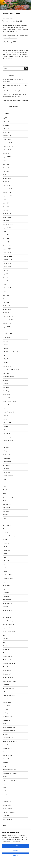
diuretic (5, 490)
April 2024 (6, 210)
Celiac (4, 430)
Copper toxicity (7, 461)
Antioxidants (6, 359)
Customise (16, 850)
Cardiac (5, 419)
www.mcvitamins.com (10, 38)
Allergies (5, 345)
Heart (4, 582)
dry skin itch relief (8, 497)
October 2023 (7, 220)
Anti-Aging (6, 348)
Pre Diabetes (7, 720)
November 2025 (8, 146)
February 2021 (7, 309)
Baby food (6, 373)
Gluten (5, 553)
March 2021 (6, 306)
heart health (6, 585)
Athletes (5, 362)
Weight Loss (6, 815)
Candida (5, 415)
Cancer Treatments (8, 412)
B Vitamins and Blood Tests (11, 369)
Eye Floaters (6, 507)
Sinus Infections (7, 748)
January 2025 (7, 182)
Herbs (4, 589)
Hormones (6, 596)
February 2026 (7, 136)
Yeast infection (7, 819)
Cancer (5, 408)
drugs (4, 493)
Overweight (6, 706)
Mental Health (7, 660)
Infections (6, 614)
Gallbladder (6, 543)
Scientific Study (7, 745)
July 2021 (5, 291)
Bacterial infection (8, 376)
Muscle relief (7, 674)
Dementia (6, 468)
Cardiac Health (7, 422)
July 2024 (5, 199)
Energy (5, 500)
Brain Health (6, 398)
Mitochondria (7, 670)
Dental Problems (8, 476)
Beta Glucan (6, 387)
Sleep (4, 766)
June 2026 (6, 121)
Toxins (4, 798)
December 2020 (8, 316)
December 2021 (7, 284)
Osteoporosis (7, 702)
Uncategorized (7, 801)
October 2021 (7, 288)
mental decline (7, 656)
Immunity (5, 607)
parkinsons (6, 713)
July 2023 (5, 231)
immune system (7, 603)
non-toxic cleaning (8, 688)
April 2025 (6, 171)
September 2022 (8, 267)
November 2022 (7, 259)
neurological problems (9, 681)
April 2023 (6, 242)
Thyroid (5, 787)
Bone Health (6, 394)
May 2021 (5, 298)
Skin (4, 752)
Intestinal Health (8, 628)
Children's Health (8, 440)
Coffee (5, 451)
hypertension (7, 599)
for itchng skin (7, 532)
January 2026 (7, 139)
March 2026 (6, 132)
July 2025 (5, 160)
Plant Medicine (7, 716)
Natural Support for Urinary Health (13, 91)
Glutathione (6, 550)
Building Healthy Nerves (10, 401)
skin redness (6, 762)
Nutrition (5, 692)
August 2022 (7, 270)
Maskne (5, 646)
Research (5, 734)
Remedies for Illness (9, 730)
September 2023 (8, 224)
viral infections (7, 808)
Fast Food (5, 515)
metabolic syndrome (9, 663)
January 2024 (7, 217)
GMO (4, 557)
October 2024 (7, 192)
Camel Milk (6, 405)
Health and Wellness (9, 575)
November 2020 (8, 320)
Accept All (15, 846)
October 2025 (7, 150)
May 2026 (6, 125)
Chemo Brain (7, 433)
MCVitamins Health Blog (11, 3)
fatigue (5, 518)
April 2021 (6, 302)
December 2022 (7, 256)
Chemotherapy (7, 437)
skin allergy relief (8, 755)
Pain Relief (6, 709)
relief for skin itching (9, 727)
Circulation (6, 447)
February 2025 (7, 178)
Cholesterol (6, 444)
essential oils (7, 504)
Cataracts (6, 426)
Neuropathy (6, 684)
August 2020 (7, 327)
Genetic (5, 546)
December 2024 (8, 185)
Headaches (6, 568)
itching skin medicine (9, 631)
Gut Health (6, 561)
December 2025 (8, 143)
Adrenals (5, 341)
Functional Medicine (9, 536)
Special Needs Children (10, 773)
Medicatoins (6, 649)
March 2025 (6, 175)
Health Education (8, 578)
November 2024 (8, 189)
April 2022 (6, 281)
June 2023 (6, 235)
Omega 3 (5, 699)
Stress (5, 777)
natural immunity (8, 677)
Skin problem (7, 759)
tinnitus (5, 791)
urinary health (7, 805)
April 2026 (6, 128)
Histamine (6, 592)
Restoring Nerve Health (10, 741)
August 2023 (7, 228)
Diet (4, 483)
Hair (4, 564)
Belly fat (5, 384)
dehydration (6, 465)
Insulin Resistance (8, 621)
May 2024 (6, 206)
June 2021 (6, 295)
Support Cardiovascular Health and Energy (15, 100)
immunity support (8, 610)
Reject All (15, 855)
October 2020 (7, 323)
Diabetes (5, 479)
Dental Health (7, 472)
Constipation (7, 458)
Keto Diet (5, 638)
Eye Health (6, 511)
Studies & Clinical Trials (10, 780)
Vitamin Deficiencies (9, 812)
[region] (15, 844)
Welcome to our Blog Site (12, 21)
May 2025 (6, 167)
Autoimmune (7, 366)
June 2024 (6, 203)
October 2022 (7, 263)
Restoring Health (8, 738)
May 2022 (6, 277)
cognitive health (7, 454)
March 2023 (6, 245)
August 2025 (7, 157)
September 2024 (8, 196)
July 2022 (5, 274)
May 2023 (6, 238)
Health (5, 571)
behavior (5, 380)
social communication (9, 769)
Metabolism (6, 667)
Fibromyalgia (7, 525)
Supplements (7, 784)
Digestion (6, 486)
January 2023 (7, 252)
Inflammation (7, 617)
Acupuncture (7, 337)
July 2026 (5, 118)
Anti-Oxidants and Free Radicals (12, 352)
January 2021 (7, 313)
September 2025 (8, 153)
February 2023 (7, 249)
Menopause (6, 653)
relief (4, 723)
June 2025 (6, 164)
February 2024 (7, 213)
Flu (3, 529)
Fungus (5, 539)
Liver (4, 642)
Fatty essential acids (9, 522)
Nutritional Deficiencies (10, 695)
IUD (4, 635)
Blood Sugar (6, 391)
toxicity (5, 794)
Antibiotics (6, 355)
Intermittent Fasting (9, 624)
